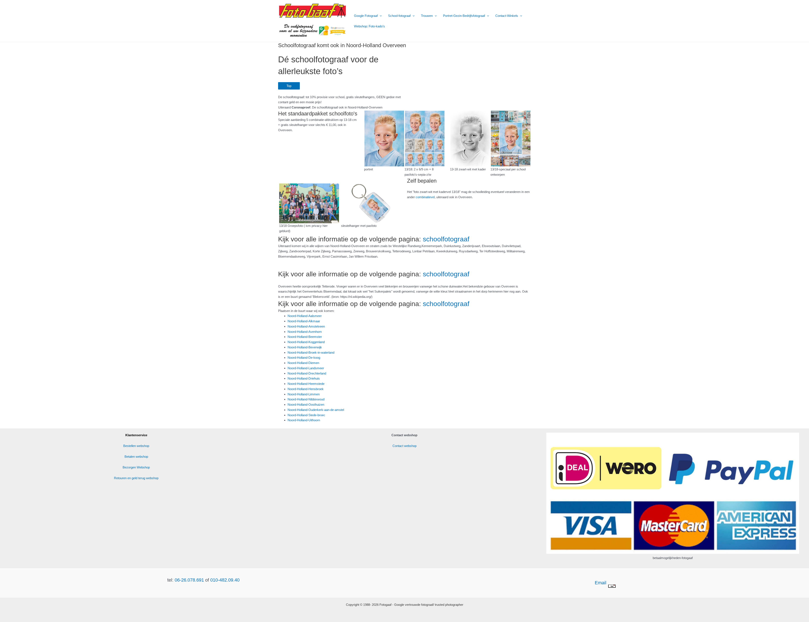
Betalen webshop (136, 456)
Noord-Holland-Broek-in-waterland (311, 352)
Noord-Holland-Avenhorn (305, 331)
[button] (380, 16)
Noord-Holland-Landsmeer (306, 368)
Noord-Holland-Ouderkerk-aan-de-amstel (316, 410)
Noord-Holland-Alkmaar (304, 321)
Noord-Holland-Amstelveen (306, 326)
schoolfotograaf (446, 239)
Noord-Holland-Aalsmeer (305, 316)
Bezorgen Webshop (136, 467)
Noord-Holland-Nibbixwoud (306, 399)
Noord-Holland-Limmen (304, 394)
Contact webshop (404, 446)
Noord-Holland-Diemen (303, 363)
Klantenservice (136, 435)
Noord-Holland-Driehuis (304, 378)
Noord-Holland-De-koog (304, 357)
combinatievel (425, 197)
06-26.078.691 (189, 580)
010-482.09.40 (225, 580)
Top (289, 86)
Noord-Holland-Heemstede (306, 383)
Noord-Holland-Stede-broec (306, 415)
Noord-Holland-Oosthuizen (306, 404)
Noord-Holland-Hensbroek (306, 389)
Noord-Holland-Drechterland (307, 373)
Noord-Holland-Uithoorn (304, 420)
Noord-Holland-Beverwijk (305, 347)
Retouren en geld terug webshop (136, 478)
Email (601, 582)
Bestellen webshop (136, 446)
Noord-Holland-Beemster (305, 336)
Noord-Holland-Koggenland (306, 342)
